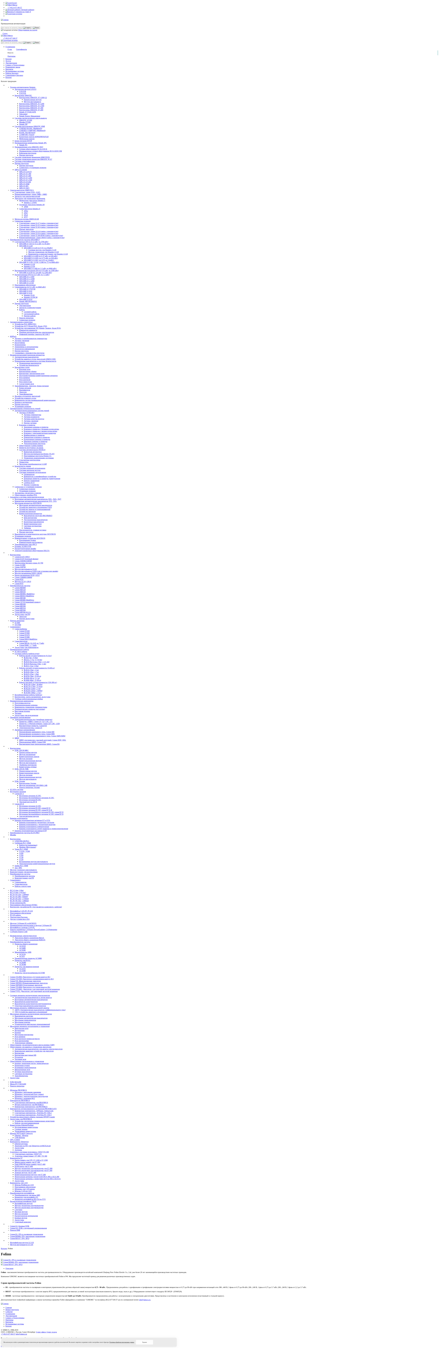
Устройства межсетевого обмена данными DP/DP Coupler (32, 1117)
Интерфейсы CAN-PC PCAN (21, 911)
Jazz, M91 (18, 868)
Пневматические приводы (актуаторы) (30, 709)
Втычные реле (24, 369)
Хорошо (144, 1342)
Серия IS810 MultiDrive (28, 639)
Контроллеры (15, 555)
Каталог (8, 59)
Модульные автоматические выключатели (35, 505)
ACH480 (22, 962)
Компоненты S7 (16, 1158)
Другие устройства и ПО (20, 919)
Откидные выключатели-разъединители (30, 1006)
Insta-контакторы (30, 518)
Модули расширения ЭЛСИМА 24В (33, 785)
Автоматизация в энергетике (21, 322)
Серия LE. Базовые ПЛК (19, 1226)
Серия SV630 (24, 631)
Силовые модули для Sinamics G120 (42, 250)
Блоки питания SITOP (23, 141)
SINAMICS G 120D (26, 281)
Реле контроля (24, 380)
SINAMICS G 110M (27, 279)
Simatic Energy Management (29, 116)
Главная (8, 1308)
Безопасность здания (23, 466)
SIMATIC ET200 (25, 120)
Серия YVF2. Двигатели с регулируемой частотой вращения (34, 991)
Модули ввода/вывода (32, 102)
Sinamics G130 (29, 264)
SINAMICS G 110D (26, 277)
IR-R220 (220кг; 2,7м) (32, 689)
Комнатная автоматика (33, 452)
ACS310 (22, 946)
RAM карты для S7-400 (24, 1166)
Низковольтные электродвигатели (23, 936)
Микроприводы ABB (23, 952)
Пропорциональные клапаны (26, 705)
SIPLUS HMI (24, 184)
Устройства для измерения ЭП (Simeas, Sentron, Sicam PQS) (38, 328)
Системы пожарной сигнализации (32, 472)
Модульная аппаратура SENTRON (28, 503)
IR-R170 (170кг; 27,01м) (33, 687)
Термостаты (23, 462)
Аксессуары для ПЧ (22, 614)
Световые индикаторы (32, 526)
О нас (10, 49)
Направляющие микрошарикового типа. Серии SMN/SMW (42, 736)
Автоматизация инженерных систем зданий (32, 411)
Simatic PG (23, 145)
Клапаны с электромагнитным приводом (40, 433)
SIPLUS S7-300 (25, 174)
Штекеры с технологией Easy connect (29, 1094)
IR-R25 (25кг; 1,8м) (31, 674)
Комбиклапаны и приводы (34, 435)
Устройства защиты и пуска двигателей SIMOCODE (35, 359)
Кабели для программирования (27, 1123)
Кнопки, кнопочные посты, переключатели (32, 1063)
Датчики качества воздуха (34, 419)
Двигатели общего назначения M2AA (29, 938)
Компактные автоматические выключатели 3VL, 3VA (36, 501)
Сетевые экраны (21, 1129)
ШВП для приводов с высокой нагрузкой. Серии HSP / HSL (42, 740)
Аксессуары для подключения (26, 715)
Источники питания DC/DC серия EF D (34, 808)
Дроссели (23, 392)
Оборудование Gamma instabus (31, 446)
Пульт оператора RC (18, 903)
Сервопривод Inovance (14, 75)
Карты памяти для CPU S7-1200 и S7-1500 (31, 1160)
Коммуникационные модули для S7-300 (30, 1175)
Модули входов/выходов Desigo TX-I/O (39, 454)
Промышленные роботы (19, 649)
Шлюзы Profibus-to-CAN (24, 1185)
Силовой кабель (30, 312)
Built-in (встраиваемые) (28, 845)
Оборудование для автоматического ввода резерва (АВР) (32, 1045)
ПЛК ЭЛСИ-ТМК (22, 769)
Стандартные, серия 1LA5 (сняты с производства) (38, 225)
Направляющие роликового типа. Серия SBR (37, 734)
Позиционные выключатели (30, 363)
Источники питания (18, 792)
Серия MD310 (20, 608)
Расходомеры (20, 343)
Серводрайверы (21, 629)
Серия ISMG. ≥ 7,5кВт (28, 645)
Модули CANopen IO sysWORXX (23, 923)
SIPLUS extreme (21, 170)
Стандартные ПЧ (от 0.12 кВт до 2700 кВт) (31, 242)
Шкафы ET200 (25, 122)
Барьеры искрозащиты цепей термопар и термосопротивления (43, 829)
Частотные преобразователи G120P (33, 464)
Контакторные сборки (27, 371)
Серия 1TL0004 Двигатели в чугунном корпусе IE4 (30, 987)
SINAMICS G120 (26, 246)
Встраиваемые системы (14, 71)
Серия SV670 (24, 635)
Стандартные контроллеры (29, 460)
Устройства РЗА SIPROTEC (25, 324)
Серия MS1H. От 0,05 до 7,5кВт (31, 643)
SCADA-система (16, 789)
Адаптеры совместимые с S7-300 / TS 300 (31, 1156)
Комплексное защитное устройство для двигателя (34, 1051)
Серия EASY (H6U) (22, 557)
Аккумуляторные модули (29, 816)
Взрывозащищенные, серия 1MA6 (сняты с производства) (41, 238)
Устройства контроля (27, 511)
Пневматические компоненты (21, 701)
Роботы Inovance (11, 73)
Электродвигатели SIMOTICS (22, 190)
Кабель (22, 310)
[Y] (36, 28)
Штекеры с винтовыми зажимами (28, 1092)
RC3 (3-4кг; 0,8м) (17, 890)
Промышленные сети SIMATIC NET (29, 147)
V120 (21, 859)
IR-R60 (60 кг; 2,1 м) (32, 678)
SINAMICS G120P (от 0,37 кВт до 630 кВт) (40, 256)
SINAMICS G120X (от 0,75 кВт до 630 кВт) (41, 258)
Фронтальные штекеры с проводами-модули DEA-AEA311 (38, 1179)
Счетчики (18, 1210)
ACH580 (22, 965)
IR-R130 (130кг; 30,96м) (33, 684)
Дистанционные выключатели (36, 520)
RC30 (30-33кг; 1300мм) (19, 901)
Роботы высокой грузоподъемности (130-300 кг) (38, 682)
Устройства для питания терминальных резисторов (35, 1121)
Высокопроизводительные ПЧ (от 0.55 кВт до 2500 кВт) (37, 270)
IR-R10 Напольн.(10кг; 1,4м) (35, 664)
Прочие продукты (26, 155)
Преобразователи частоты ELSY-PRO (24, 833)
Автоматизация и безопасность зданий (25, 408)
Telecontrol (23, 114)
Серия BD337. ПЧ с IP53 (19, 1238)
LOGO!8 (22, 91)
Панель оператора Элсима (29, 787)
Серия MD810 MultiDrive (24, 596)
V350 (21, 855)
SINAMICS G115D (26, 283)
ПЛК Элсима (20, 781)
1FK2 (26, 211)
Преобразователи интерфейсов (22, 1193)
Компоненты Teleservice (19, 1142)
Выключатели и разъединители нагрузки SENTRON (35, 534)
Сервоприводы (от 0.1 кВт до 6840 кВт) (30, 287)
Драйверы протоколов (28, 765)
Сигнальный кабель (31, 314)
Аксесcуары (19, 1220)
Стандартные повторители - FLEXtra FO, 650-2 (33, 1113)
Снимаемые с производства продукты (29, 353)
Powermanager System (27, 540)
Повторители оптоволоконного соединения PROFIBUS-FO (33, 1109)
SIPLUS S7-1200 (25, 178)
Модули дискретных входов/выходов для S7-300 (33, 1168)
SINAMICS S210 (25, 299)
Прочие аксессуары (26, 619)
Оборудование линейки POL (26, 495)
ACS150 (22, 954)
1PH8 (26, 207)
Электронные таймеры (23, 1043)
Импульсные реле (21, 1028)
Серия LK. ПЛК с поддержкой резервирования (28, 1228)
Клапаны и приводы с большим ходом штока (41, 429)
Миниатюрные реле (22, 1070)
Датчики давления (22, 341)
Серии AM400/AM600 (23, 577)
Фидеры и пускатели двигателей (27, 396)
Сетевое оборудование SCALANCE (33, 149)
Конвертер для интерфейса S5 (26, 1197)
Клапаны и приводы (27, 425)
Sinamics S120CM (30, 297)
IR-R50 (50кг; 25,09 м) (32, 676)
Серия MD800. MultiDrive (25, 594)
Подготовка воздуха (22, 703)
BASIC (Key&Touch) (27, 133)
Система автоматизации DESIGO (32, 450)
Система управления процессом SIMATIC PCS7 (33, 159)
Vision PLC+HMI (21, 849)
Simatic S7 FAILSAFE (27, 112)
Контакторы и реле (22, 367)
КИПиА (13, 336)
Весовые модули (21, 1212)
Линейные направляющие (20, 717)
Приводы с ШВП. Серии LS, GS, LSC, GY (36, 722)
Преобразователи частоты (20, 586)
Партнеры (11, 56)
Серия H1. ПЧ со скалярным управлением (26, 1234)
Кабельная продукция (27, 153)
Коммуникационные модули (30, 761)
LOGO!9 (22, 93)
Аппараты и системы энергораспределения (27, 497)
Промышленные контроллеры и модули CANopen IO (31, 925)
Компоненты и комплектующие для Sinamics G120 (48, 254)
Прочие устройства (31, 485)
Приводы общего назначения (26, 944)
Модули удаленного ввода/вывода (23, 870)
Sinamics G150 (29, 266)
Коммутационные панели (29, 757)
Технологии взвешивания (25, 349)
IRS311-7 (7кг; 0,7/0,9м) (33, 660)
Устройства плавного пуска (25, 398)
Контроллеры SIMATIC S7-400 (31, 110)
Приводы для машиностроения (27, 967)
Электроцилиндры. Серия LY (30, 728)
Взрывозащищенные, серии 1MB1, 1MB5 (31, 194)
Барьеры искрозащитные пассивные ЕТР (31, 831)
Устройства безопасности (29, 365)
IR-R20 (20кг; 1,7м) (31, 672)
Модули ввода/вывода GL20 (26, 569)
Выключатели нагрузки (24, 1016)
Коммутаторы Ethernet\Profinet (21, 1125)
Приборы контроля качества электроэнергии (36, 332)
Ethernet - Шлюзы (21, 1135)
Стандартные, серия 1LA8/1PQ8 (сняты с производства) (41, 235)
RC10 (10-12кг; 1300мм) (19, 895)
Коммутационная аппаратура (30, 514)
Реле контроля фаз (22, 1041)
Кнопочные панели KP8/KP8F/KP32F (34, 137)
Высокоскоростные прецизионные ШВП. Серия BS (39, 744)
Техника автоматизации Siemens (22, 87)
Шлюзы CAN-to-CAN (23, 1191)
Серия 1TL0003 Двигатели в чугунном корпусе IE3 (30, 977)
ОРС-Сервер (15, 1140)
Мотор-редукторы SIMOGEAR (27, 219)
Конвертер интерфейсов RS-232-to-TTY (30, 1199)
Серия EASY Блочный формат (26, 559)
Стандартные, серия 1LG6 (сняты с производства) (38, 233)
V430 (21, 853)
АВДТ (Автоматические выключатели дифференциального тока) (40, 1010)
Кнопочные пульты (22, 1065)
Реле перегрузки (25, 382)
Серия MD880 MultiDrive (24, 600)
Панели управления (31, 481)
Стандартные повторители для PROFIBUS (31, 1103)
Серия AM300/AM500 (23, 561)
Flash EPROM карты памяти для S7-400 (30, 1164)
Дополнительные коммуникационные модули (37, 864)
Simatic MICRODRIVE (28, 301)
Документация (11, 63)
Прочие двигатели (26, 229)
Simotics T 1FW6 (30, 203)
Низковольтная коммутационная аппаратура (27, 355)
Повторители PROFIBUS (20, 1100)
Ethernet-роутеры (21, 1144)
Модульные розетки (22, 1022)
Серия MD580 (20, 598)
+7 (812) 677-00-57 (8, 1334)
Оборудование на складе (27, 30)
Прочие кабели (30, 316)
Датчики (18, 713)
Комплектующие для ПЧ (24, 878)
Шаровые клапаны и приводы (35, 441)
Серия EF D (19, 804)
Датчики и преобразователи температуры (31, 338)
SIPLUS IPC (24, 186)
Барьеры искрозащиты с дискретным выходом (37, 824)
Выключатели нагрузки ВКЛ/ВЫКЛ (38, 516)
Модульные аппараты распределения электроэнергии (31, 1014)
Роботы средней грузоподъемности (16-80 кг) (37, 668)
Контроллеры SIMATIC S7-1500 (31, 106)
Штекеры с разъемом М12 (25, 1098)
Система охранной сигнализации (32, 468)
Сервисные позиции (23, 221)
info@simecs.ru (21, 1334)
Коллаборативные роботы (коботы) (28, 695)
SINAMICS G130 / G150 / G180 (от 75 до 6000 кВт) (39, 262)
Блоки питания (25, 388)
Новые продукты (12, 1310)
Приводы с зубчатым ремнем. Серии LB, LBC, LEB (39, 724)
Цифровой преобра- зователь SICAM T (34, 334)
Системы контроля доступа (29, 470)
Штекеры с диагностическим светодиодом (31, 1096)
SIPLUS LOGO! (25, 172)
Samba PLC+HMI (21, 866)
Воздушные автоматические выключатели (31, 1000)
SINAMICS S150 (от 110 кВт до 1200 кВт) (35, 273)
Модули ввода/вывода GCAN (21, 1245)
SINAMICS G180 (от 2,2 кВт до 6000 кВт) (40, 268)
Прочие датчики (30, 423)
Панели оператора (26, 318)
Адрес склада (51, 1332)
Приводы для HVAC (23, 960)
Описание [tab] (9, 1268)
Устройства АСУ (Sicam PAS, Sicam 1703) (31, 326)
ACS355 (22, 969)
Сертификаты (21, 49)
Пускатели (19, 1057)
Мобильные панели (27, 139)
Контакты (9, 69)
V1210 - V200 (24, 851)
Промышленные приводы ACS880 (28, 958)
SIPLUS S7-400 (25, 176)
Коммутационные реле (33, 524)
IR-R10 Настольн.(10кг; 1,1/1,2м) (36, 662)
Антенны (18, 1150)
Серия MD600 (20, 588)
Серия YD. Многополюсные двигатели (25, 981)
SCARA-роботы (21, 651)
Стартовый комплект (23, 1222)
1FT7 (26, 217)
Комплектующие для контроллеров (23, 872)
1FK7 (26, 213)
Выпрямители (24, 390)
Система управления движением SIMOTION (32, 157)
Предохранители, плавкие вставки (32, 530)
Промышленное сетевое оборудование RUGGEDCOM (40, 151)
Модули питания (25, 759)
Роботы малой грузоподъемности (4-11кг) (35, 656)
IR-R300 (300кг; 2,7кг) (32, 693)
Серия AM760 (20, 567)
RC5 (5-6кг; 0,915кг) (18, 892)
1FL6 (26, 215)
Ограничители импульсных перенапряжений (32, 1024)
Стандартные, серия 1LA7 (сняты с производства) (38, 223)
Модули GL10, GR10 (23, 581)
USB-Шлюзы (20, 1138)
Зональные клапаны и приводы (36, 427)
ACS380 (22, 971)
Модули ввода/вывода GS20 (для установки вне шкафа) (36, 571)
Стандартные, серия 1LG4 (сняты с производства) (38, 231)
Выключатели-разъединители (26, 1002)
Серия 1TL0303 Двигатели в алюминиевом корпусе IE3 (32, 979)
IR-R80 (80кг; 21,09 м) (32, 680)
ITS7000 (18, 625)
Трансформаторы (26, 394)
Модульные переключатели (25, 1020)
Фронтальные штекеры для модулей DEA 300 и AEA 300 (37, 1177)
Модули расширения (27, 754)
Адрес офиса (41, 1332)
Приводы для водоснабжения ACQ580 (30, 973)
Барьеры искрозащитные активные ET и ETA (32, 820)
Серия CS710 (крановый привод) (27, 602)
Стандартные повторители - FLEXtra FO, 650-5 (33, 1115)
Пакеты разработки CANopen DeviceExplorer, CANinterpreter (33, 930)
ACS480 (22, 948)
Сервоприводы (20, 882)
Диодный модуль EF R (28, 802)
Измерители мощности (28, 330)
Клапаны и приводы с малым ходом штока (40, 431)
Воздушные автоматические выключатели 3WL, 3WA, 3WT (38, 499)
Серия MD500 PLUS (23, 612)
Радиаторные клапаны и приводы (37, 439)
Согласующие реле (26, 384)
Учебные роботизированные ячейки (29, 699)
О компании (10, 47)
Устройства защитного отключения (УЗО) (35, 507)
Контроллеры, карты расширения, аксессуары (32, 697)
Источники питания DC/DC (30, 800)
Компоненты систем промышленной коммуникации (35, 400)
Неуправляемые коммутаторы (26, 1127)
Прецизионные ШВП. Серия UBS (32, 742)
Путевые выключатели (23, 1072)
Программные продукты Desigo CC (38, 456)
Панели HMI (15, 1230)
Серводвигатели (21, 641)
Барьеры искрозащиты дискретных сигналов (36, 822)
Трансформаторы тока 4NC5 (26, 544)
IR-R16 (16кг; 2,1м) (31, 670)
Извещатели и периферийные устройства (40, 476)
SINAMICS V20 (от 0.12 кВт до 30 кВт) (34, 244)
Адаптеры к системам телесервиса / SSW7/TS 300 (29, 1152)
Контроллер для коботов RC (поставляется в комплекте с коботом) (36, 907)
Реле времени (24, 378)
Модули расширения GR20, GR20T (28, 573)
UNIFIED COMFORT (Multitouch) (32, 130)
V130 (21, 857)
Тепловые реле (20, 1059)
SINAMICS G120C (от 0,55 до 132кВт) (39, 260)
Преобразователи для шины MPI (27, 1195)
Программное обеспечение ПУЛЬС (23, 905)
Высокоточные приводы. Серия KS (33, 726)
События (8, 1312)
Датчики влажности (31, 417)
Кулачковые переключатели (25, 1067)
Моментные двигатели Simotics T (32, 200)
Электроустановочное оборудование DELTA (32, 551)
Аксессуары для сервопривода (26, 647)
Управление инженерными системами (39, 458)
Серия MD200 (20, 604)
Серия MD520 (20, 590)
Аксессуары (14, 1078)
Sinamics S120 (29, 295)
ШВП (17, 738)
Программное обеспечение (25, 285)
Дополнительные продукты (34, 443)
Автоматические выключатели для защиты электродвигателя (38, 1049)
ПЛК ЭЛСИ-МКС (22, 750)
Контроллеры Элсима (27, 783)
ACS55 (22, 956)
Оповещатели (29, 474)
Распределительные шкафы (25, 549)
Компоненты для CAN (19, 1183)
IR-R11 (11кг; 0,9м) (31, 666)
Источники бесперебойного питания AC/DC (36, 798)
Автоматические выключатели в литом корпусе (33, 997)
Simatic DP (23, 124)
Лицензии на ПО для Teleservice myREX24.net (33, 1146)
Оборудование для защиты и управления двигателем (30, 1047)
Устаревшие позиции (23, 406)
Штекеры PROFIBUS (18, 1090)
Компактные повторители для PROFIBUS (31, 1107)
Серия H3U (19, 579)
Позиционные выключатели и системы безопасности (35, 361)
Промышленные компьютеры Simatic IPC (31, 143)
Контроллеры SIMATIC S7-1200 (31, 104)
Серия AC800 (20, 565)
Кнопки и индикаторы (23, 402)
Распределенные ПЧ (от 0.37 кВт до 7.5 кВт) (32, 275)
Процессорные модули (32, 100)
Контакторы (19, 1053)
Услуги (8, 61)
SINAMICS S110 (25, 291)
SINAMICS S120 (25, 293)
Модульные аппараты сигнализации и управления (30, 1026)
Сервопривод (15, 627)
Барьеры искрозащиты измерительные (34, 827)
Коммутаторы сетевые (28, 767)
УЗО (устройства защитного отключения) (31, 1012)
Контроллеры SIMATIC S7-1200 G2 (33, 98)
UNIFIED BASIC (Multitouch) (30, 128)
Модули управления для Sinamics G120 (43, 252)
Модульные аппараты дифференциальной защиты (29, 1008)
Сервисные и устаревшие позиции (32, 168)
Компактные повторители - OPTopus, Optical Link (34, 1111)
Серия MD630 (20, 592)
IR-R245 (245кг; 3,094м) (33, 691)
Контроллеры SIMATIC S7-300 (31, 108)
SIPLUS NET (24, 188)
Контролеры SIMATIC (23, 95)
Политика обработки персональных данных (121, 1342)
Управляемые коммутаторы (25, 1131)
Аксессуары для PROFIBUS (21, 1119)
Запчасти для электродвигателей (27, 196)
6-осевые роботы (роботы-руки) (27, 654)
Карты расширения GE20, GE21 (27, 575)
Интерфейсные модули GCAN (22, 1243)
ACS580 (22, 950)
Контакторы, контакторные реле (31, 373)
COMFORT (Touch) (26, 135)
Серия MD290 (20, 606)
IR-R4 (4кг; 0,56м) (31, 658)
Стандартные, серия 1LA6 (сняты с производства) (38, 227)
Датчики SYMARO (26, 413)
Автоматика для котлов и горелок (28, 493)
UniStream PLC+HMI (23, 843)
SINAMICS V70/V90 (27, 289)
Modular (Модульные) (27, 847)
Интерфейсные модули (24, 1203)
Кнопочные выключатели (34, 522)
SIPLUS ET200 (25, 182)
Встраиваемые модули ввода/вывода (33, 862)
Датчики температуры (32, 415)
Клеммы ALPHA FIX (23, 546)
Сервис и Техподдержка (14, 65)
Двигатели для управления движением (30, 198)
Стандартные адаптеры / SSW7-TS (28, 1154)
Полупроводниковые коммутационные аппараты (38, 376)
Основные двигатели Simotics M (31, 205)
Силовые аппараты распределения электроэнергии (30, 995)
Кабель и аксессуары (23, 886)
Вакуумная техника (22, 711)
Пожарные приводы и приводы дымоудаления (42, 478)
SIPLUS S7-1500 (25, 180)
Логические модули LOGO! (25, 89)
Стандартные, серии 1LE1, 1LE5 (27, 192)
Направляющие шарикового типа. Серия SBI (36, 732)
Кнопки (18, 1032)
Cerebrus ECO (29, 483)
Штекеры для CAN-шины (25, 1189)
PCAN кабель (15, 915)
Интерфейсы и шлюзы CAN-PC (22, 927)
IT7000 (17, 623)
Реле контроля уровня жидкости (27, 1039)
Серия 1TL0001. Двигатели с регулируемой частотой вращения (35, 989)
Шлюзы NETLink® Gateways (21, 1133)
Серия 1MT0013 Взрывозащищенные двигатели (29, 983)
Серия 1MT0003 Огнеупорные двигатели (26, 985)
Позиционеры (20, 345)
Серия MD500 (20, 610)
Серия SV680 (24, 637)
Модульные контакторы (24, 1035)
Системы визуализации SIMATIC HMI (30, 126)
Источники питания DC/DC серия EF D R (35, 810)
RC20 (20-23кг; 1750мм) (19, 899)
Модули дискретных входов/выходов (29, 1205)
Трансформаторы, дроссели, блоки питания (32, 386)
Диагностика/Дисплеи (19, 917)
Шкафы (13, 835)
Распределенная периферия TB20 (23, 1201)
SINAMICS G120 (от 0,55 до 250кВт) (38, 248)
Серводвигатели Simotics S (29, 209)
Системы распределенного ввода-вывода (31, 118)
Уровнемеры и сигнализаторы (26, 347)
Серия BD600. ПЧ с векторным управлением (27, 1236)
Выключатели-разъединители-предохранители (33, 1004)
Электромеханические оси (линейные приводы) (33, 719)
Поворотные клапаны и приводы (37, 437)
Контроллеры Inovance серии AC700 (29, 563)
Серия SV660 (24, 633)
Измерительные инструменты (31, 542)
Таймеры (27, 528)
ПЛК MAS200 (15, 1082)
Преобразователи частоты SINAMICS (25, 240)
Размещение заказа (12, 67)
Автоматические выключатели (27, 357)
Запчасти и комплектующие (30, 308)
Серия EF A (19, 794)
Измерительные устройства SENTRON (30, 538)
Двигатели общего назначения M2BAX (30, 940)
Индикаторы (20, 1030)
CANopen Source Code (18, 932)
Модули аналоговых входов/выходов (29, 1208)
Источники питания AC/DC (30, 796)
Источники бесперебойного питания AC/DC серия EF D (41, 814)
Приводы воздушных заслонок (31, 448)
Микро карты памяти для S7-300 (27, 1162)
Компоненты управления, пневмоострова (31, 707)
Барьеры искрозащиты (19, 818)
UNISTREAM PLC (22, 841)
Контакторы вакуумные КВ (25, 1055)
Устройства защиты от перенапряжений (34, 509)
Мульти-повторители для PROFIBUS (29, 1105)
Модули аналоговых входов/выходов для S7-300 (33, 1170)
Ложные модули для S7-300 (25, 1173)
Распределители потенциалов (26, 1216)
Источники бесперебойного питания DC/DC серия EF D (41, 812)
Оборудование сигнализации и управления (27, 1061)
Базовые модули (21, 1218)
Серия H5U (19, 584)
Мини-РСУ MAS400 (18, 1084)
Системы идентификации (25, 161)
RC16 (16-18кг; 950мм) (19, 897)
